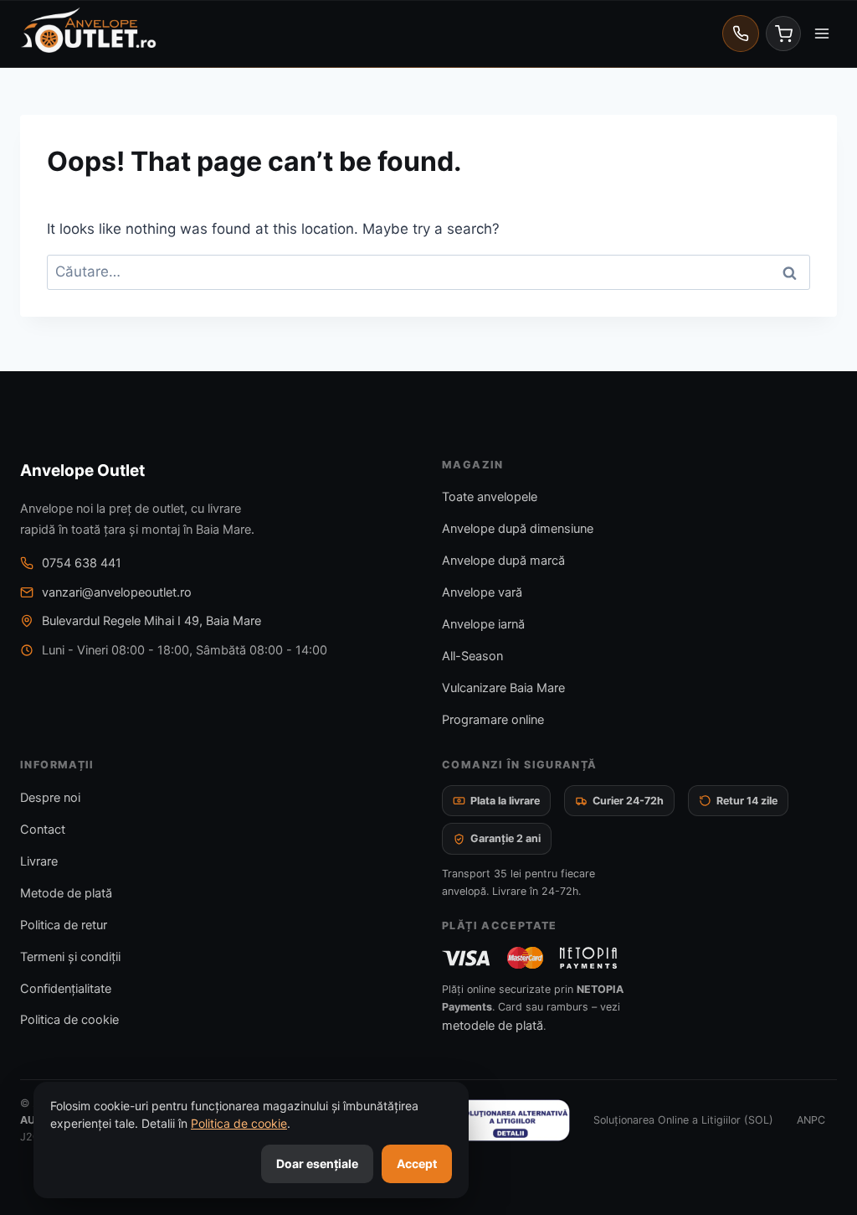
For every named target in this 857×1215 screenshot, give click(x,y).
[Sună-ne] (740, 33)
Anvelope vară (482, 592)
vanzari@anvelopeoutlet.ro (117, 592)
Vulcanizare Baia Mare (503, 687)
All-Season (472, 656)
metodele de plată (492, 1025)
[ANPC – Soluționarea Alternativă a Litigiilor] (486, 1120)
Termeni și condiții (70, 956)
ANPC (811, 1120)
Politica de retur (63, 925)
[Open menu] (821, 33)
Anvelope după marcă (503, 560)
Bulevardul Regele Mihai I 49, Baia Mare (151, 620)
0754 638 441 (81, 563)
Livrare (39, 861)
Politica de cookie (69, 1019)
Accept (417, 1163)
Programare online (493, 719)
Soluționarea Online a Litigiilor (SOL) (683, 1120)
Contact (42, 829)
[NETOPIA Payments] (588, 958)
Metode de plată (66, 893)
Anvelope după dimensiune (517, 528)
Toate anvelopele (489, 496)
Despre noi (50, 797)
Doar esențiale (317, 1163)
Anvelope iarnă (483, 624)
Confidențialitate (65, 988)
